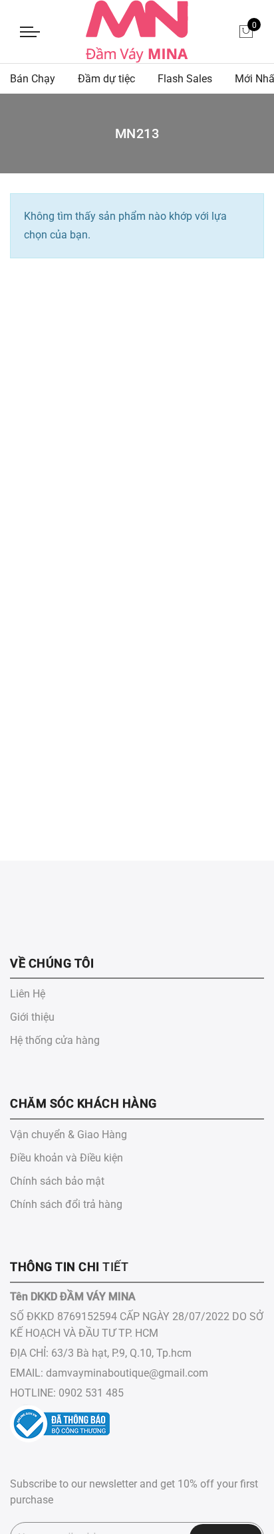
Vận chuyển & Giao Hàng (68, 1134)
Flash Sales (185, 78)
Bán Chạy (32, 78)
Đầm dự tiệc (106, 78)
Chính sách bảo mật (57, 1181)
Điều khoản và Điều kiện (66, 1157)
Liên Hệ (27, 993)
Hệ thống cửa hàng (55, 1040)
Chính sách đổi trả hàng (66, 1204)
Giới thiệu (32, 1017)
